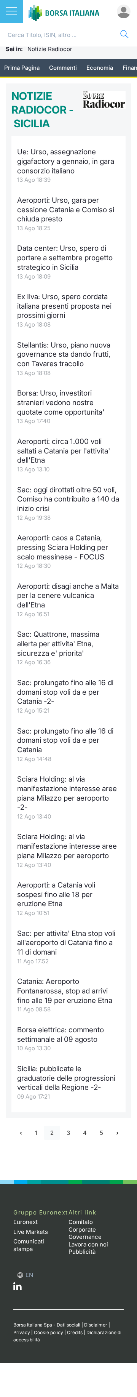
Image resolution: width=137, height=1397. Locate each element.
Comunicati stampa (28, 1245)
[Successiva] (117, 1133)
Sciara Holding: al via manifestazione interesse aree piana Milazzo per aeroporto (67, 846)
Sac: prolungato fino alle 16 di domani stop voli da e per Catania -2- (65, 692)
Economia (99, 67)
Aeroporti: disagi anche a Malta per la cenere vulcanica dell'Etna (68, 595)
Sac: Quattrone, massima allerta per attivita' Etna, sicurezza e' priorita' (58, 643)
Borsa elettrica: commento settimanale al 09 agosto (60, 1034)
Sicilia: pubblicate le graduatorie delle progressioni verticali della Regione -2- (66, 1078)
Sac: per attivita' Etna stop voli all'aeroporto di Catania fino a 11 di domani (66, 942)
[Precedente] (21, 1133)
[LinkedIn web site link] (17, 1288)
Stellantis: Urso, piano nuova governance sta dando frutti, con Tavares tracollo (63, 354)
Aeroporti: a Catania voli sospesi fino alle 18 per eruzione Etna (56, 894)
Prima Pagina (22, 67)
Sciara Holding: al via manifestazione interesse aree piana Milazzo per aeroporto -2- (67, 793)
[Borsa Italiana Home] (64, 11)
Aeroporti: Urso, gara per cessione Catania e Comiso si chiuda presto (65, 209)
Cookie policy (48, 1332)
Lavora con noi (88, 1244)
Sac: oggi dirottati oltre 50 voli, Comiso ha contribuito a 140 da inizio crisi (68, 499)
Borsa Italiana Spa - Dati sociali (46, 1325)
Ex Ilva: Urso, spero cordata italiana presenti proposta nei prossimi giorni (64, 306)
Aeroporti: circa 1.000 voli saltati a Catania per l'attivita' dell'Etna (63, 451)
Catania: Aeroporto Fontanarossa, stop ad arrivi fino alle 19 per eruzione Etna (64, 990)
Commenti (63, 67)
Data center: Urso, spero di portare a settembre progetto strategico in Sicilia (65, 257)
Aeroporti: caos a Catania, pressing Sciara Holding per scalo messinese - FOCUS (62, 547)
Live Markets (30, 1231)
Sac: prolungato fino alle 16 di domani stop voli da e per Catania (65, 740)
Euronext (25, 1222)
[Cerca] (123, 35)
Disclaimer (95, 1325)
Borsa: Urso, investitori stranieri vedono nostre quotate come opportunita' (60, 402)
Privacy (21, 1332)
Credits (75, 1332)
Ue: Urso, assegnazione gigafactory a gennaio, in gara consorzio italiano (65, 161)
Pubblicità (82, 1251)
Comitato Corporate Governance (85, 1229)
